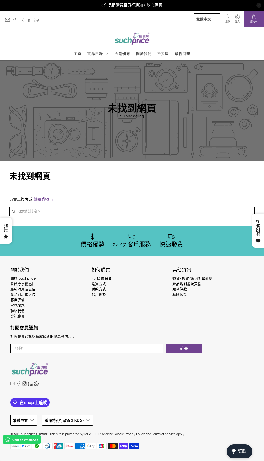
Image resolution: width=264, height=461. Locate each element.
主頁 (77, 54)
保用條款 (99, 295)
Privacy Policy (135, 434)
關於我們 (144, 54)
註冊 (184, 348)
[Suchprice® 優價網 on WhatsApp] (37, 21)
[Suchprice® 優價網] (132, 38)
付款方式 (99, 289)
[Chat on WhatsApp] (22, 440)
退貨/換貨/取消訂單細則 (192, 278)
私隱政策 (179, 295)
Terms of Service (164, 434)
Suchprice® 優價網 (34, 434)
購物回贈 (182, 54)
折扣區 (163, 54)
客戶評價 (17, 300)
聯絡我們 (17, 311)
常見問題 (17, 305)
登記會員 (17, 316)
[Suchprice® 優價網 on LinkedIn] (30, 21)
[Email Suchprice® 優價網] (8, 21)
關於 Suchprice (23, 278)
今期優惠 (122, 54)
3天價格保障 (101, 278)
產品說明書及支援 (186, 284)
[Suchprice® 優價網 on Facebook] (16, 21)
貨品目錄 (95, 54)
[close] (258, 5)
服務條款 (179, 289)
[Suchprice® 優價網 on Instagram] (23, 21)
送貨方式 (99, 284)
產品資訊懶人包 (23, 295)
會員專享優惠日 (23, 284)
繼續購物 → (44, 199)
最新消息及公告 (23, 289)
